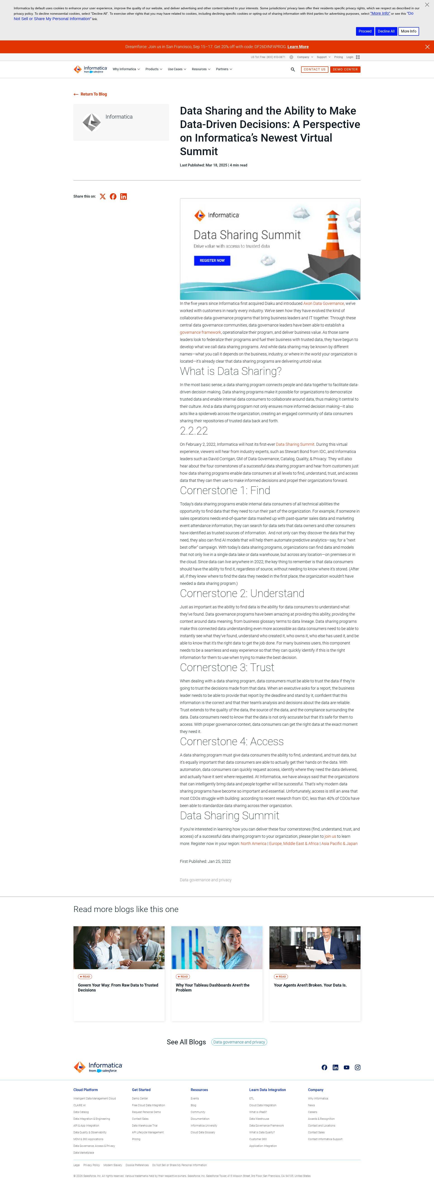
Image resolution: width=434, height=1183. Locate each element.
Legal (76, 1165)
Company (303, 57)
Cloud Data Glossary (203, 1132)
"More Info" (380, 13)
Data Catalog (81, 1112)
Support (322, 57)
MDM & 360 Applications (88, 1139)
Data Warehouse (259, 1118)
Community (198, 1112)
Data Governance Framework (266, 1125)
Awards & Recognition (321, 1118)
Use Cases (175, 69)
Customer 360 (258, 1139)
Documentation (200, 1118)
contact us (315, 69)
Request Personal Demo (146, 1112)
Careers (312, 1112)
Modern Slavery (113, 1165)
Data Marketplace (83, 1152)
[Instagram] (358, 1067)
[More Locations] (291, 57)
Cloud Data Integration (262, 1105)
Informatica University (204, 1125)
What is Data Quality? (262, 1132)
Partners (222, 69)
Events (195, 1098)
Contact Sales (140, 1118)
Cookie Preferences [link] (137, 1165)
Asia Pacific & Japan (339, 843)
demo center (345, 69)
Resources (199, 69)
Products (152, 69)
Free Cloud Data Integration (148, 1105)
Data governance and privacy (206, 879)
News (311, 1105)
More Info (408, 31)
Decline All (386, 31)
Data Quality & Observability (89, 1132)
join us (330, 836)
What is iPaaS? (258, 1112)
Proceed (365, 31)
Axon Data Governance (323, 303)
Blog (193, 1105)
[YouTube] (346, 1067)
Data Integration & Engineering (91, 1118)
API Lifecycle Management (148, 1132)
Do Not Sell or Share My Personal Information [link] (179, 1165)
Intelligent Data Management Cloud (94, 1098)
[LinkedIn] (335, 1067)
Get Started (141, 1090)
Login (350, 57)
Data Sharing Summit (295, 444)
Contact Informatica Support (325, 1139)
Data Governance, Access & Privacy (94, 1146)
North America (254, 843)
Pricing (338, 57)
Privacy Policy (91, 1165)
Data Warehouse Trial (145, 1125)
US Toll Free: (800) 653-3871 (268, 57)
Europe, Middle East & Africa (294, 843)
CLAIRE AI (79, 1105)
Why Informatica (124, 69)
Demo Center (140, 1098)
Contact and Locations (321, 1125)
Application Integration (263, 1146)
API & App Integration (86, 1125)
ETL (251, 1098)
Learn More (298, 46)
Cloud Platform (85, 1090)
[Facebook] (324, 1067)
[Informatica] (90, 69)
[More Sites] (358, 57)
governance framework (200, 332)
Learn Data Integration (267, 1090)
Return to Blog (94, 94)
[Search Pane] (293, 69)
